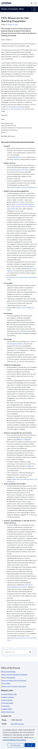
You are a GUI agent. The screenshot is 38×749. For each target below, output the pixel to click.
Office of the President (8, 672)
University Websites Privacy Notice (14, 740)
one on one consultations (14, 109)
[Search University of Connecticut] (31, 3)
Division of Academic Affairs (12, 9)
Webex (19, 440)
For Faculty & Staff (7, 703)
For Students (5, 706)
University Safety (6, 709)
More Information (16, 745)
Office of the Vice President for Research (14, 675)
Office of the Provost (7, 712)
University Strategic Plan (9, 694)
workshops (16, 159)
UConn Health (5, 683)
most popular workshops (16, 107)
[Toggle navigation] (34, 9)
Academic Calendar (7, 697)
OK (28, 745)
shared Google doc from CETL (19, 170)
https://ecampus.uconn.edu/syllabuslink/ (24, 187)
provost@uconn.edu (17, 724)
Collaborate (27, 440)
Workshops (24, 331)
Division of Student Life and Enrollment (13, 680)
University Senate (6, 700)
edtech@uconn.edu (18, 157)
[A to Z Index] (35, 3)
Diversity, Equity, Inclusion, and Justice (13, 686)
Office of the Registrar (8, 677)
